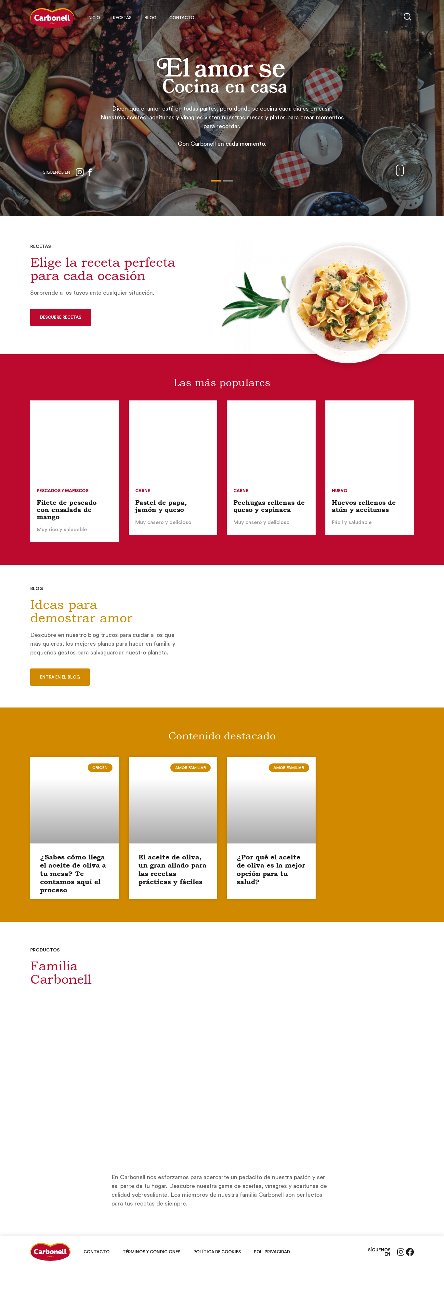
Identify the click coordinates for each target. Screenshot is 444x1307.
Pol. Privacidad (272, 1252)
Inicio (93, 18)
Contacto (181, 18)
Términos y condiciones (151, 1252)
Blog (150, 18)
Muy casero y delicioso (163, 522)
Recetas (122, 18)
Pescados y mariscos (62, 491)
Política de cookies (217, 1252)
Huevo (339, 491)
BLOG (36, 588)
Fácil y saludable (352, 522)
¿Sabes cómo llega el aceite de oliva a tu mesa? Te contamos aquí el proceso (73, 873)
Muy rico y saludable (62, 529)
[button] (216, 181)
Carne (142, 491)
